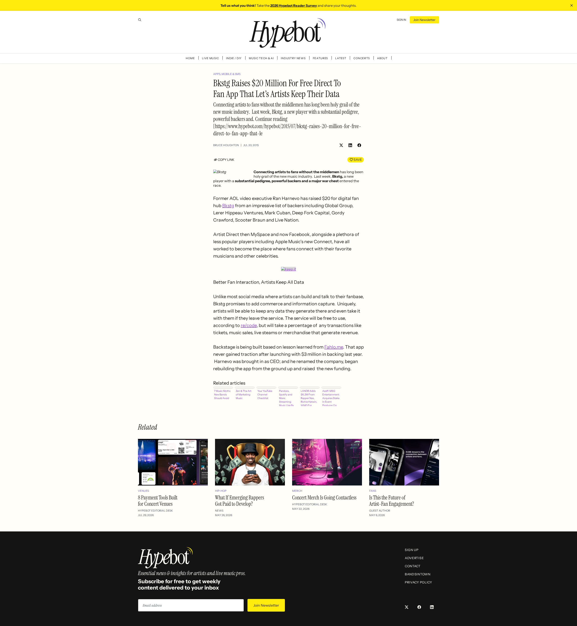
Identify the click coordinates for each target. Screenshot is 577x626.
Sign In (401, 19)
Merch (297, 490)
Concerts (361, 58)
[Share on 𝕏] (341, 145)
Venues (143, 490)
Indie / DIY (234, 58)
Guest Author (379, 510)
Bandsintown (417, 574)
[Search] (140, 19)
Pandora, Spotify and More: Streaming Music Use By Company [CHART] (286, 397)
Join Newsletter (424, 20)
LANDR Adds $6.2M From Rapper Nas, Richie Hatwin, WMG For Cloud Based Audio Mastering (309, 397)
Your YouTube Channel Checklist (264, 394)
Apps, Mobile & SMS (226, 74)
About (382, 58)
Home (190, 58)
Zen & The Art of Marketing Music (243, 394)
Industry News (293, 58)
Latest (340, 58)
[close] (571, 5)
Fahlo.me (333, 347)
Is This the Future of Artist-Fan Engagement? (391, 500)
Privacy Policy (418, 582)
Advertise (414, 558)
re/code (249, 325)
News (219, 510)
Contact (413, 566)
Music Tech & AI (261, 58)
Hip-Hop (221, 490)
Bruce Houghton (226, 145)
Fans (372, 490)
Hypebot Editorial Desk (155, 510)
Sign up (412, 550)
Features (320, 58)
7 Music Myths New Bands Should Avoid (222, 394)
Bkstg (228, 205)
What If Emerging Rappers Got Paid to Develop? (239, 500)
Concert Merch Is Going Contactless (324, 497)
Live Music (210, 58)
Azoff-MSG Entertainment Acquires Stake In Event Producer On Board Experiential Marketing (330, 397)
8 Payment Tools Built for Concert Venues (157, 500)
